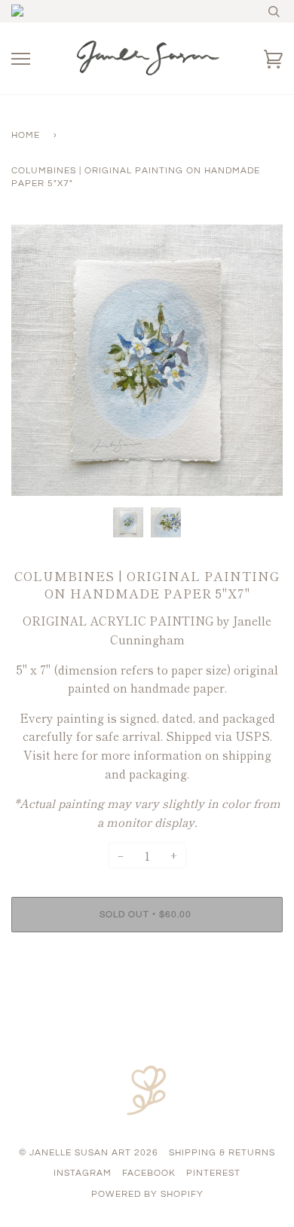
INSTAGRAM (83, 1173)
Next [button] (255, 360)
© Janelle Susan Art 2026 (88, 1153)
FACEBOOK (149, 1173)
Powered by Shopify (147, 1194)
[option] (147, 360)
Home (25, 135)
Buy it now (147, 960)
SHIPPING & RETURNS (222, 1153)
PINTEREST (213, 1173)
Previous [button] (37, 360)
